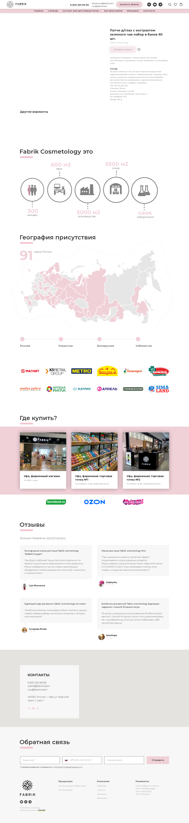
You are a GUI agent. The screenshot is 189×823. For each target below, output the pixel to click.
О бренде (101, 786)
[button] (129, 4)
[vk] (149, 6)
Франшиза (133, 11)
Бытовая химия (113, 11)
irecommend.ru (56, 538)
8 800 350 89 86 (37, 682)
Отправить (158, 760)
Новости (101, 790)
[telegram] (160, 6)
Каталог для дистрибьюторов (81, 11)
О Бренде (53, 11)
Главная (38, 11)
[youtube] (155, 6)
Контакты (149, 11)
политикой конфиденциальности (68, 767)
